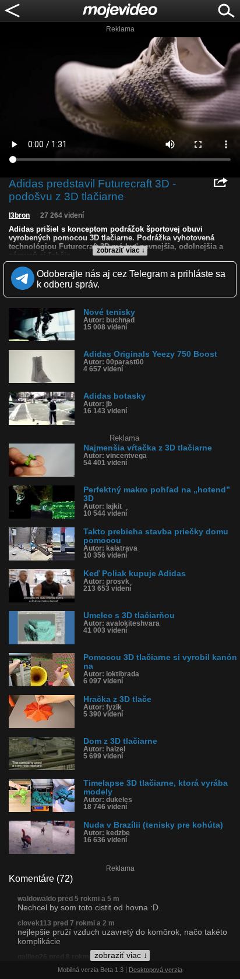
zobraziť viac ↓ (121, 250)
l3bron (19, 215)
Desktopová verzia (155, 969)
